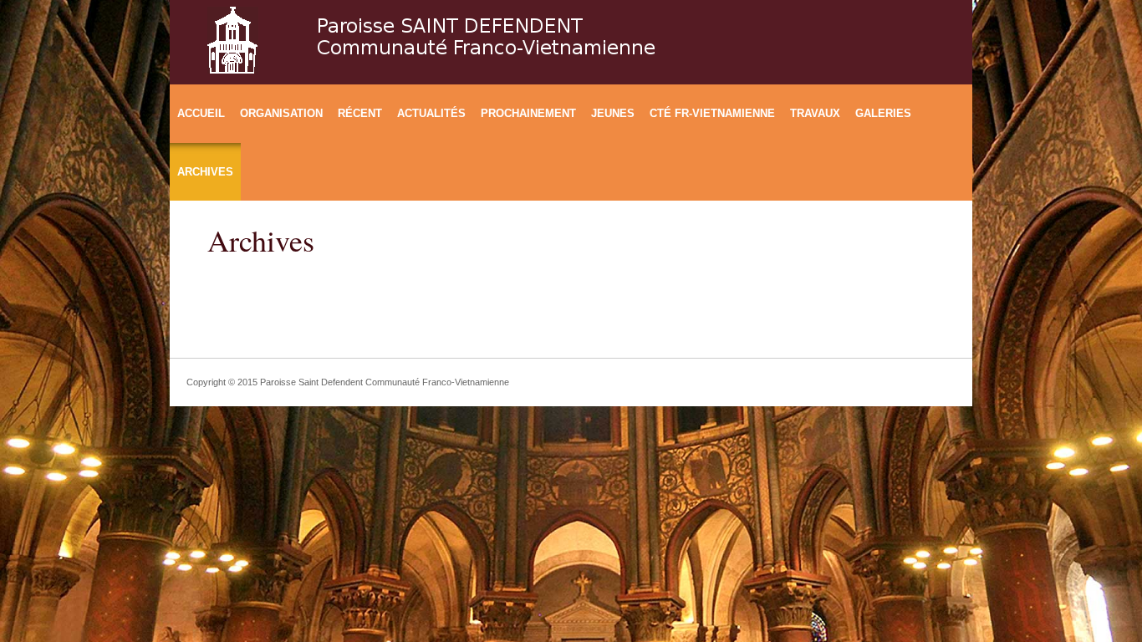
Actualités (431, 113)
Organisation (281, 113)
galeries (883, 113)
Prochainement (528, 113)
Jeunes (613, 113)
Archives (205, 172)
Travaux (815, 113)
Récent (360, 113)
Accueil (201, 113)
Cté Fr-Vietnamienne (712, 113)
